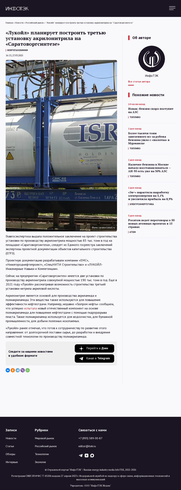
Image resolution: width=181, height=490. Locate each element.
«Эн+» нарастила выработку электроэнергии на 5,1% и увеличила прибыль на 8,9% (150, 196)
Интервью (12, 462)
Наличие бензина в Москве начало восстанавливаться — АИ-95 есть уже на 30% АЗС (149, 168)
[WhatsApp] (27, 370)
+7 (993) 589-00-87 (90, 438)
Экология (40, 462)
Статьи (10, 446)
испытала (30, 308)
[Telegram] (18, 370)
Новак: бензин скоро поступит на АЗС (150, 110)
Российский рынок (46, 446)
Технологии (42, 454)
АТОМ (133, 232)
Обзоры (10, 454)
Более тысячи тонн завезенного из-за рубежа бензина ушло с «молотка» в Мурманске (149, 138)
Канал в (98, 358)
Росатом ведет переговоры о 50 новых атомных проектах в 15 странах (151, 224)
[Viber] (23, 370)
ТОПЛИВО (135, 117)
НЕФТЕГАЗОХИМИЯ (17, 50)
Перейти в (97, 348)
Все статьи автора (139, 81)
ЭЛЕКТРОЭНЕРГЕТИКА (142, 204)
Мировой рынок (44, 438)
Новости (11, 438)
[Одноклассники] (13, 370)
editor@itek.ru (87, 446)
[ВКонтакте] (8, 370)
